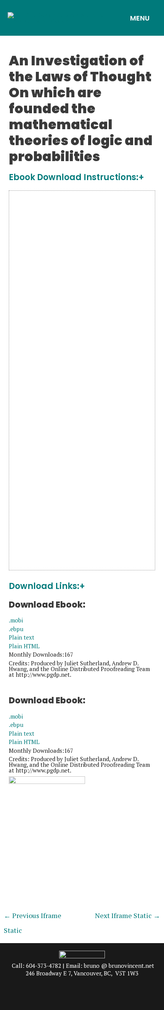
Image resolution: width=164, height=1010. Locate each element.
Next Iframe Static (127, 915)
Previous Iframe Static (32, 917)
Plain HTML (24, 646)
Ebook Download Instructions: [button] (73, 177)
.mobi (16, 620)
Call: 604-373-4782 (36, 965)
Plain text (21, 637)
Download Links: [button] (44, 586)
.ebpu (16, 629)
